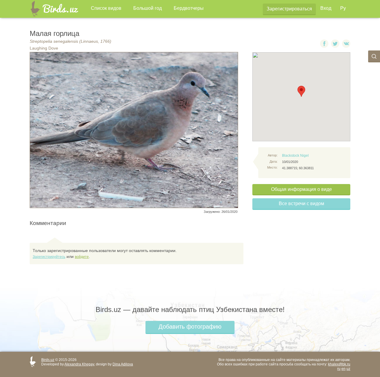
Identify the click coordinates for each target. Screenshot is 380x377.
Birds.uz (47, 360)
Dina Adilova (123, 364)
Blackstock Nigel (295, 155)
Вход (325, 8)
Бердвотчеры (189, 8)
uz (348, 369)
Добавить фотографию (190, 326)
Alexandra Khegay (79, 364)
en (343, 369)
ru (339, 369)
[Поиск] (374, 56)
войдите (82, 257)
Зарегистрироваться (289, 8)
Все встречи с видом (301, 203)
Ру (343, 8)
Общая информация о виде (301, 189)
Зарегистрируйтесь (49, 257)
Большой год (147, 8)
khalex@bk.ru (339, 364)
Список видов (106, 8)
